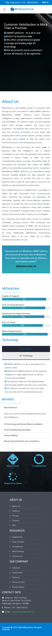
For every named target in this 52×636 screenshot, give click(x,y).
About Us (16, 506)
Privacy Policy (18, 587)
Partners (16, 577)
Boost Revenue (10, 407)
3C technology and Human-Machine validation (23, 424)
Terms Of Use (18, 582)
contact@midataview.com (23, 612)
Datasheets (17, 537)
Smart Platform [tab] (26, 349)
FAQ (14, 525)
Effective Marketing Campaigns (17, 430)
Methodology (18, 551)
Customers (17, 572)
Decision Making (11, 435)
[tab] (26, 407)
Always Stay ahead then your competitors (21, 441)
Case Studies (18, 542)
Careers (15, 520)
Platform (16, 511)
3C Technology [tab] (26, 356)
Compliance (17, 546)
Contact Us (17, 556)
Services (16, 568)
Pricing (15, 516)
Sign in (45, 2)
